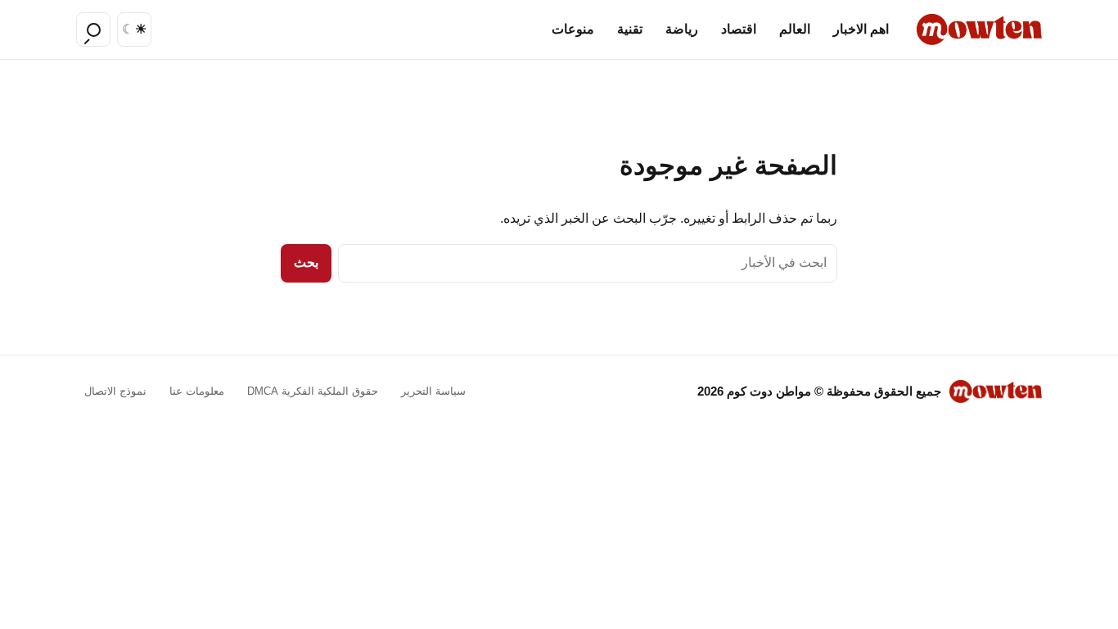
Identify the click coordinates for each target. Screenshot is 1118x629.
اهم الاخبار (861, 29)
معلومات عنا (196, 391)
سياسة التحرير (433, 391)
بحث (306, 262)
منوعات (573, 29)
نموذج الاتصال (115, 391)
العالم (794, 29)
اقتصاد (738, 29)
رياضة (681, 29)
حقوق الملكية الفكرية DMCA (312, 391)
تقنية (629, 29)
